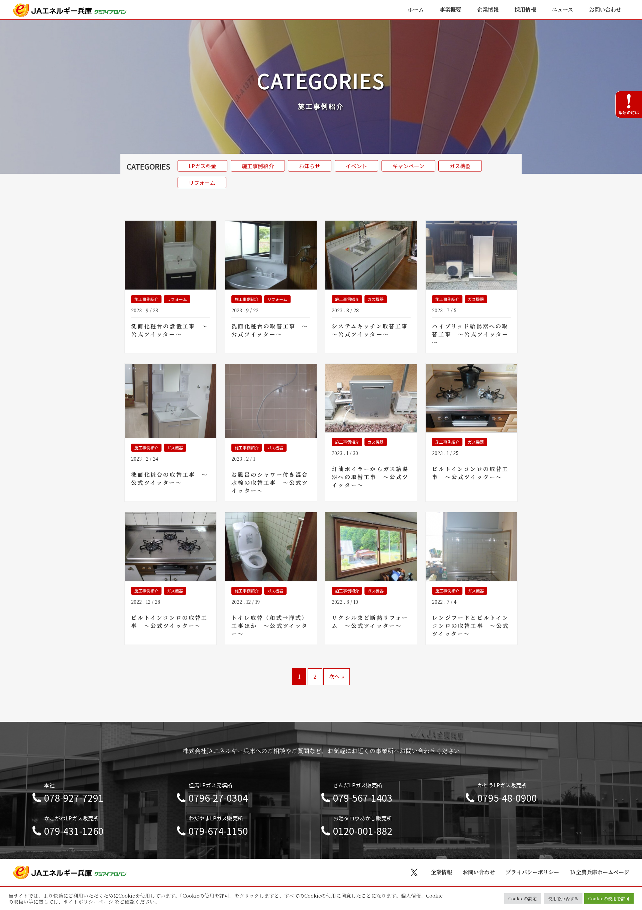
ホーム (416, 9)
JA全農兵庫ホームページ (599, 872)
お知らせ (309, 166)
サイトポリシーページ (88, 902)
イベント (356, 166)
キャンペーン (408, 166)
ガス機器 (460, 166)
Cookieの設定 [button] (522, 898)
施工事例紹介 (258, 166)
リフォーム (202, 183)
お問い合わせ (605, 9)
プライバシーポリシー (532, 872)
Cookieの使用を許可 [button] (609, 898)
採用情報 (525, 9)
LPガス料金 (202, 166)
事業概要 (450, 9)
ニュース (562, 9)
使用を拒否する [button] (563, 898)
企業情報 (488, 9)
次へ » (336, 676)
